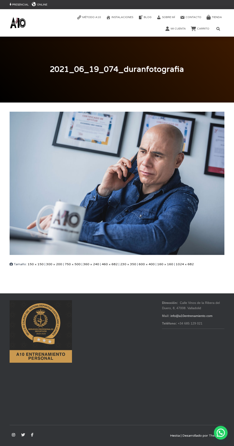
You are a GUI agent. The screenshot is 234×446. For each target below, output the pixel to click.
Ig (14, 435)
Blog (148, 17)
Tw (23, 435)
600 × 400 (147, 264)
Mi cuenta (178, 28)
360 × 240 (91, 264)
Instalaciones (122, 17)
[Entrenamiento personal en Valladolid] (17, 23)
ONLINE (42, 4)
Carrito (203, 28)
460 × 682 (110, 264)
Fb (32, 435)
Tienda (217, 17)
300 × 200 (54, 264)
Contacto (193, 17)
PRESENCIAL (20, 4)
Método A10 (91, 17)
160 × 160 (165, 264)
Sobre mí (168, 17)
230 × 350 (128, 264)
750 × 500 (73, 264)
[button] (221, 433)
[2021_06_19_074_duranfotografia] (117, 183)
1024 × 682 (185, 264)
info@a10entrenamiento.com (191, 316)
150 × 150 (36, 264)
